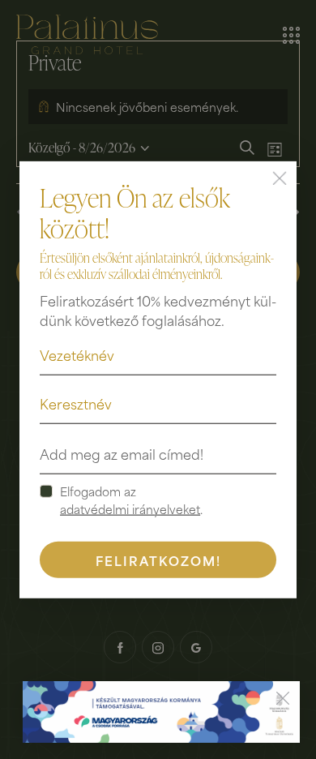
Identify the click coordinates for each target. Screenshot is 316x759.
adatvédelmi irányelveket (130, 509)
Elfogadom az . (131, 499)
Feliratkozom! (158, 559)
